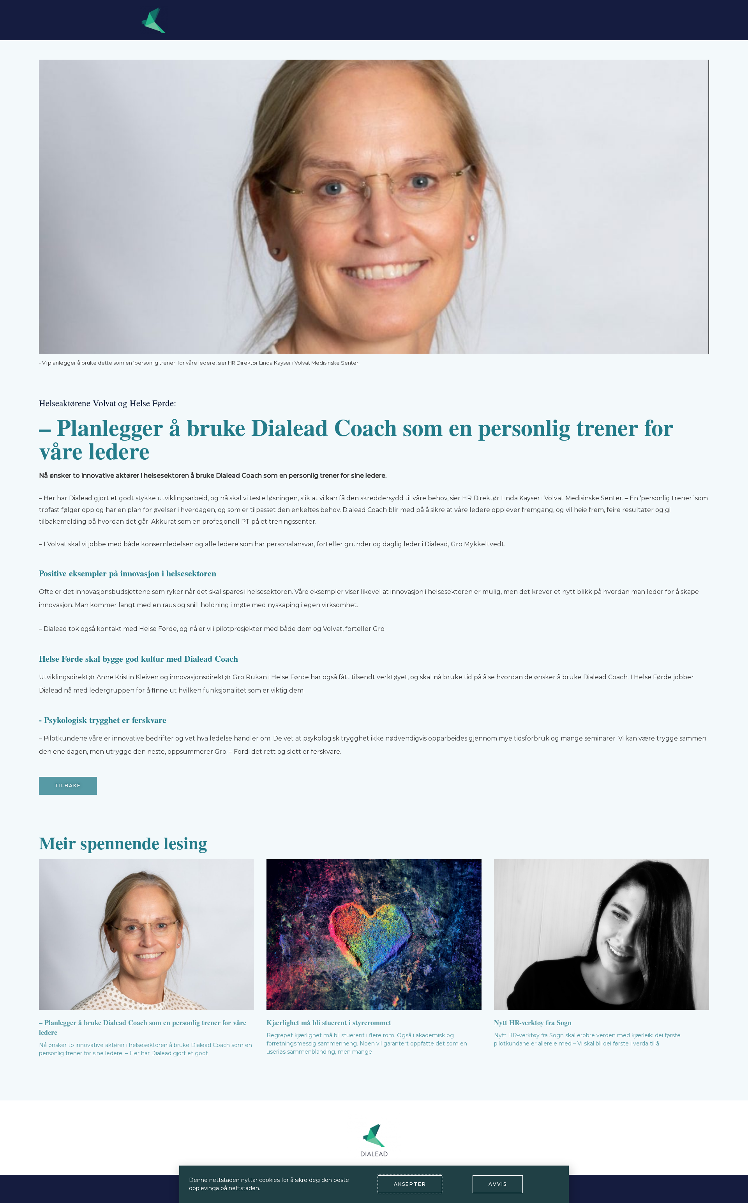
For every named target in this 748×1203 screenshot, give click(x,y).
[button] (68, 786)
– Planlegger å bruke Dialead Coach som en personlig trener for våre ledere (142, 1027)
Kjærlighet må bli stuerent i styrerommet (328, 1022)
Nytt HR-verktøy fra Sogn (533, 1022)
